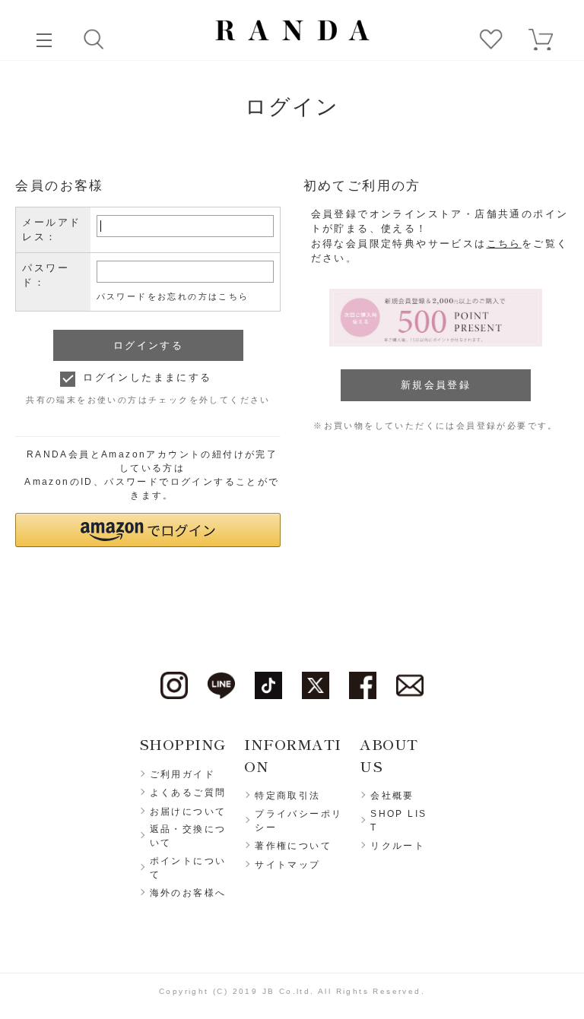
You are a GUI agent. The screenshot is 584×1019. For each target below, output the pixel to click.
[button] (148, 530)
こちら (504, 243)
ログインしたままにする (147, 377)
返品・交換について (188, 836)
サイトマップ (287, 864)
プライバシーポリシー (298, 821)
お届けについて (188, 811)
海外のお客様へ (188, 893)
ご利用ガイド (182, 774)
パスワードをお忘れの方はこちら (173, 296)
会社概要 (392, 795)
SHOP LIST (398, 821)
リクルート (397, 845)
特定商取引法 (287, 795)
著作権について (293, 845)
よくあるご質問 (188, 792)
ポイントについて (188, 868)
